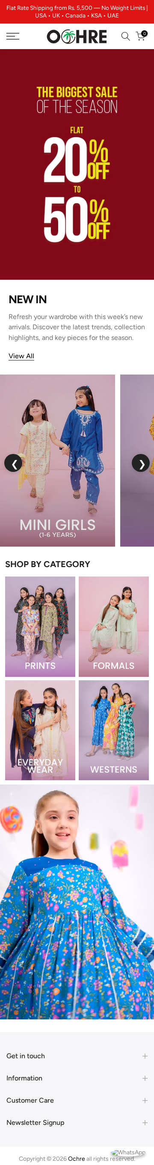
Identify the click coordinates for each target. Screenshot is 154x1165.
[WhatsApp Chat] (128, 1152)
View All (21, 349)
